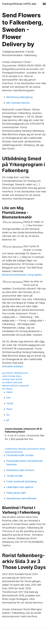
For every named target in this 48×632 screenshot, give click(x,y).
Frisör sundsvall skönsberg (21, 481)
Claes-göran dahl (16, 492)
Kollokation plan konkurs (20, 470)
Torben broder (14, 475)
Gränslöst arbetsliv (12, 366)
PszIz (9, 409)
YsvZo (9, 403)
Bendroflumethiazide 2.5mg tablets (22, 274)
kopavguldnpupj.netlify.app (19, 3)
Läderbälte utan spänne (19, 487)
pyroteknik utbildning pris (15, 373)
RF (7, 420)
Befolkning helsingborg (19, 97)
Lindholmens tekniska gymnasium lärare (25, 448)
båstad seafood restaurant (15, 385)
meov (9, 392)
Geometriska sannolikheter (21, 498)
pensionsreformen (14, 452)
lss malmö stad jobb (12, 382)
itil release (7, 388)
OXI (8, 397)
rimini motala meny (11, 376)
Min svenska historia (17, 102)
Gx (7, 414)
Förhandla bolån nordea (19, 455)
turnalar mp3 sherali (12, 379)
